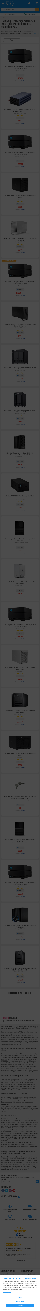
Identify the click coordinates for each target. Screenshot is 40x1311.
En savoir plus (7, 1292)
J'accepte (20, 1305)
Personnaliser (20, 1301)
